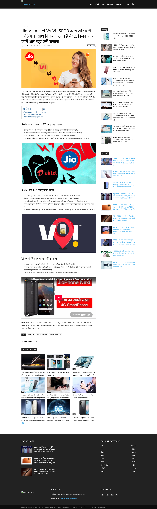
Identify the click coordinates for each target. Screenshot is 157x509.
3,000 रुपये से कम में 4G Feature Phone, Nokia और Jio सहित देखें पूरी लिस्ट (58, 374)
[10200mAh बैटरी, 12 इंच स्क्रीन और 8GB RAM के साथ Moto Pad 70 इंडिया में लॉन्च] (84, 362)
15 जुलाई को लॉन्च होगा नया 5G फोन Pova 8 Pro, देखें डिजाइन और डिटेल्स (84, 396)
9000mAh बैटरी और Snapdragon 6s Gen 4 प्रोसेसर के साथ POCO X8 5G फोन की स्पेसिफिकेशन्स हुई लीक (124, 207)
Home (23, 26)
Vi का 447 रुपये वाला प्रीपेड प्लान (33, 117)
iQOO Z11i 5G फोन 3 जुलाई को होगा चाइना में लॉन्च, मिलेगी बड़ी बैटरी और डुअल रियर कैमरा (33, 419)
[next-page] (23, 423)
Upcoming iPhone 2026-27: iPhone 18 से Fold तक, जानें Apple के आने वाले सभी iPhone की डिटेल (124, 196)
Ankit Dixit (26, 46)
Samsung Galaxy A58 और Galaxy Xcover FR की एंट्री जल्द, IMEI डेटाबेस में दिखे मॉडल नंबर (123, 185)
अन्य (128, 4)
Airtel (29, 334)
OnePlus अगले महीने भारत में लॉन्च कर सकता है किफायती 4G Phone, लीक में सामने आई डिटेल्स (124, 173)
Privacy (41, 507)
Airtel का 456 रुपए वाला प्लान (32, 114)
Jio (33, 334)
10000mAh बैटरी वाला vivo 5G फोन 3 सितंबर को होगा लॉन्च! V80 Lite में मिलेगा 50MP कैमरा (124, 253)
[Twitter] (112, 495)
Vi (60, 334)
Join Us (89, 46)
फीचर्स (97, 4)
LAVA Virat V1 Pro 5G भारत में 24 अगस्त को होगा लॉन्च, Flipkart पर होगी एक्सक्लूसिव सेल (124, 264)
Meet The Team (33, 507)
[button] (133, 4)
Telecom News (54, 334)
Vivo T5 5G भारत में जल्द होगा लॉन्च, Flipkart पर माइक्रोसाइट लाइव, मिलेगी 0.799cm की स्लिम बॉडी (124, 218)
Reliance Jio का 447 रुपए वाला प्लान (35, 112)
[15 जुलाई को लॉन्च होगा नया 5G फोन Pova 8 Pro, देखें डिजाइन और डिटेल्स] (84, 385)
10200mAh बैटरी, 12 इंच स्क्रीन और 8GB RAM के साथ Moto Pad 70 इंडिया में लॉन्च (84, 374)
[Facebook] (102, 495)
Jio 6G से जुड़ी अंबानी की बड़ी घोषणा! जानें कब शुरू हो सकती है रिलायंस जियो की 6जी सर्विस (58, 419)
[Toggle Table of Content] (43, 109)
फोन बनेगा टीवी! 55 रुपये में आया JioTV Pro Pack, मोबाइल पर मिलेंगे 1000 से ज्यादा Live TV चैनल (58, 396)
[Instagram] (107, 495)
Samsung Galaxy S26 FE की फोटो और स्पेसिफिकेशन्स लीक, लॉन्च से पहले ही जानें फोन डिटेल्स (84, 419)
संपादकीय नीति (82, 507)
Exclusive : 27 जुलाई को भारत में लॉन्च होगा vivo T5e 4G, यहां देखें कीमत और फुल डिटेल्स (33, 396)
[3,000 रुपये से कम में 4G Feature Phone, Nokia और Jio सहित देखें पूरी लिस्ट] (58, 362)
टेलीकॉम (49, 391)
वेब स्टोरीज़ (110, 4)
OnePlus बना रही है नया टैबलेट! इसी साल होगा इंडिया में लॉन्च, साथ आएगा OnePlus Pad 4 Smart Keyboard (33, 374)
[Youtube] (116, 495)
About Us (24, 507)
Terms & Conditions (63, 507)
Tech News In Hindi (42, 334)
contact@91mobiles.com (68, 499)
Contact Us (74, 507)
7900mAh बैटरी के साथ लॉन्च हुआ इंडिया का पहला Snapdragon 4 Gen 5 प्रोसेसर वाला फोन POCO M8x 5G (124, 242)
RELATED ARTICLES (29, 349)
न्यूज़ (91, 4)
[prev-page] (22, 423)
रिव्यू (103, 4)
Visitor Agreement (50, 507)
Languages (119, 4)
